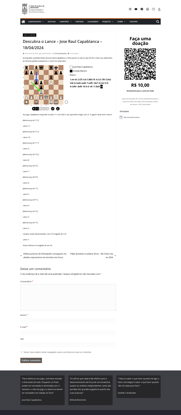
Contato (134, 21)
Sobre (120, 21)
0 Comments (74, 53)
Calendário (93, 21)
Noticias (52, 21)
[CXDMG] (23, 22)
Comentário (26, 281)
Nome (24, 315)
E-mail (24, 327)
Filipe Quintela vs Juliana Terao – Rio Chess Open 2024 (91, 255)
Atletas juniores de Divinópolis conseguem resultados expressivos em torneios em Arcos (44, 255)
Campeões (64, 21)
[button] (42, 21)
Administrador (46, 53)
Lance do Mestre (29, 35)
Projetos (106, 21)
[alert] (140, 117)
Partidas (79, 21)
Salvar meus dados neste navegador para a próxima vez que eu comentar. (58, 352)
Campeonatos (34, 21)
